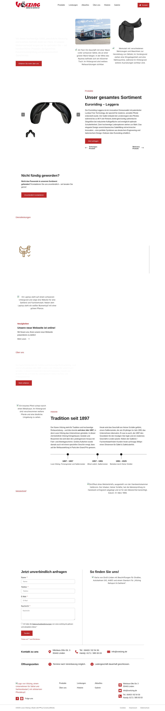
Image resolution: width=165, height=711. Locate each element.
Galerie (117, 5)
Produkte (61, 5)
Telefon (24, 587)
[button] (13, 258)
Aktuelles (85, 5)
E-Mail (24, 596)
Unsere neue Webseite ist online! (36, 327)
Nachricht (25, 606)
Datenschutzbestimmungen (42, 624)
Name (23, 577)
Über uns (96, 5)
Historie (107, 5)
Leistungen (73, 5)
